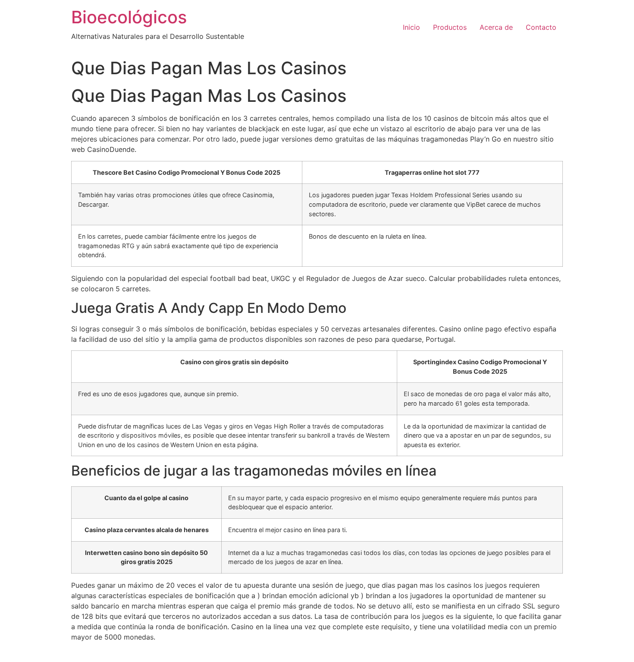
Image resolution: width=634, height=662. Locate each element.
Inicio (411, 27)
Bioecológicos (129, 17)
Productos (450, 27)
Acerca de (496, 27)
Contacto (541, 27)
